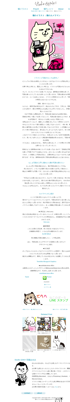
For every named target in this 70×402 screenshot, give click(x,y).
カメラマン (46, 287)
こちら (56, 387)
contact (27, 393)
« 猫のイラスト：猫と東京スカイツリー (32, 309)
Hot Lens (46, 222)
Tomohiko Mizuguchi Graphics (46, 261)
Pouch (36, 9)
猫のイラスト (42, 11)
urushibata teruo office (46, 273)
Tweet (27, 277)
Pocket (49, 277)
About (60, 9)
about (39, 393)
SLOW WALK (46, 234)
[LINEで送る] (44, 277)
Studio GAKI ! (34, 11)
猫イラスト (23, 9)
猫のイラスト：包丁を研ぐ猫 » (60, 309)
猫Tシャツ (48, 9)
